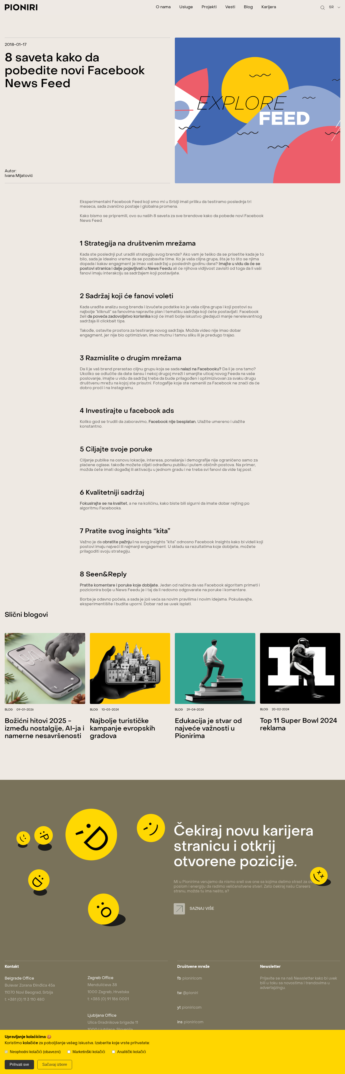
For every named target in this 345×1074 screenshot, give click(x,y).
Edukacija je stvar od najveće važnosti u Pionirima (208, 728)
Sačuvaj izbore (54, 1064)
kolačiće (30, 1043)
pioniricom (189, 978)
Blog (248, 7)
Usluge (186, 7)
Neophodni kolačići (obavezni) (35, 1052)
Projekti (209, 7)
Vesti (230, 7)
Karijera (268, 7)
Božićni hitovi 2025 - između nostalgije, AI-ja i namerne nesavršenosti (44, 728)
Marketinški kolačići (89, 1052)
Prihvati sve (19, 1064)
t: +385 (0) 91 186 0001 (108, 999)
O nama (163, 7)
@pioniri (187, 993)
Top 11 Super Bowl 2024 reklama (298, 725)
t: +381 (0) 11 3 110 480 (25, 1000)
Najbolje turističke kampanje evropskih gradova (122, 728)
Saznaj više (201, 909)
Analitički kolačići (131, 1052)
